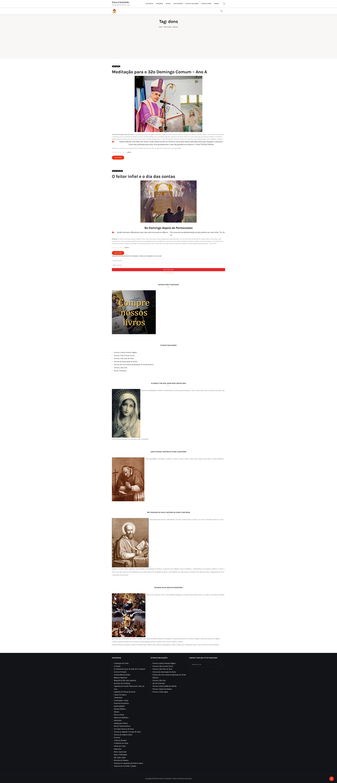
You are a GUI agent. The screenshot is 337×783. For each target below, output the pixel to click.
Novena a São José (120, 368)
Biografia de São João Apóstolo (125, 680)
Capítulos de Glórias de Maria (124, 692)
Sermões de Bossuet (121, 760)
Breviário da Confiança (122, 683)
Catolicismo (118, 698)
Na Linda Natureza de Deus (124, 729)
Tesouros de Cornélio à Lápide (125, 766)
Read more (118, 157)
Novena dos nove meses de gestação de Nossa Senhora (134, 364)
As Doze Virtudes (120, 672)
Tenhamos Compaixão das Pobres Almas (128, 763)
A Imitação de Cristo (121, 663)
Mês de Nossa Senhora (122, 726)
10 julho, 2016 (115, 247)
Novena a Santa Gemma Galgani (125, 352)
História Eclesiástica (121, 718)
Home (160, 27)
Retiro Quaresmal (120, 752)
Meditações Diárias (121, 723)
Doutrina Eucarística (121, 703)
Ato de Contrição (120, 371)
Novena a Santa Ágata (160, 692)
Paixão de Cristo (120, 746)
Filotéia (116, 712)
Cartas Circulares (120, 695)
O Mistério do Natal (121, 743)
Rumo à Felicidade (120, 755)
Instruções (116, 66)
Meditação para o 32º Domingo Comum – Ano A (159, 71)
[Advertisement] (168, 41)
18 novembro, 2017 (116, 152)
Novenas (117, 737)
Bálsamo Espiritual (120, 678)
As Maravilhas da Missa (122, 675)
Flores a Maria (119, 715)
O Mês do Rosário (120, 740)
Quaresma (117, 749)
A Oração (117, 666)
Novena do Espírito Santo (123, 735)
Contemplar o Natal (121, 700)
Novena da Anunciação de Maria (125, 362)
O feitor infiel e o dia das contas (143, 176)
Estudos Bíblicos (120, 709)
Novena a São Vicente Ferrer (124, 355)
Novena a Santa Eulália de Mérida (164, 686)
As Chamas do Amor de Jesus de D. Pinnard (129, 669)
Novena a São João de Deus (124, 358)
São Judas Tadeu (120, 757)
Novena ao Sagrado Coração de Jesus (127, 732)
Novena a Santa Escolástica (162, 689)
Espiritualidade (117, 171)
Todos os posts (167, 27)
